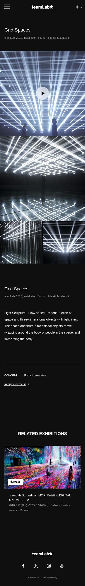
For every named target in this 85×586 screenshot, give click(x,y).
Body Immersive (35, 375)
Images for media (15, 384)
